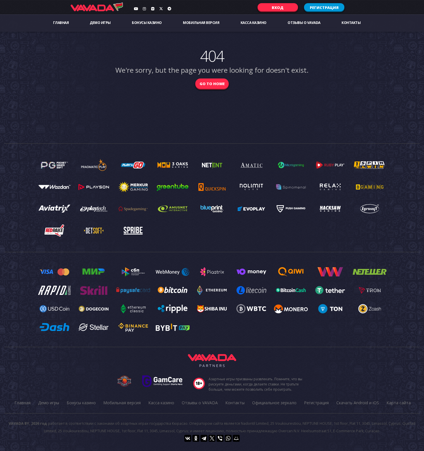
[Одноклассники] (195, 438)
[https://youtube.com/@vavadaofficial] (136, 9)
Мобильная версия (201, 22)
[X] (212, 438)
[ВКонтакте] (187, 438)
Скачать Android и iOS (357, 402)
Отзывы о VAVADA (304, 22)
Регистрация (324, 7)
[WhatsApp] (228, 438)
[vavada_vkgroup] (153, 9)
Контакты (351, 22)
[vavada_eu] (161, 9)
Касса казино (254, 22)
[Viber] (220, 438)
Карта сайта (399, 402)
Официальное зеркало (274, 402)
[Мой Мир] (236, 438)
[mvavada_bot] (169, 9)
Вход (278, 7)
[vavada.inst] (144, 9)
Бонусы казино (147, 22)
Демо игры (100, 22)
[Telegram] (203, 438)
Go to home (212, 83)
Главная (61, 22)
